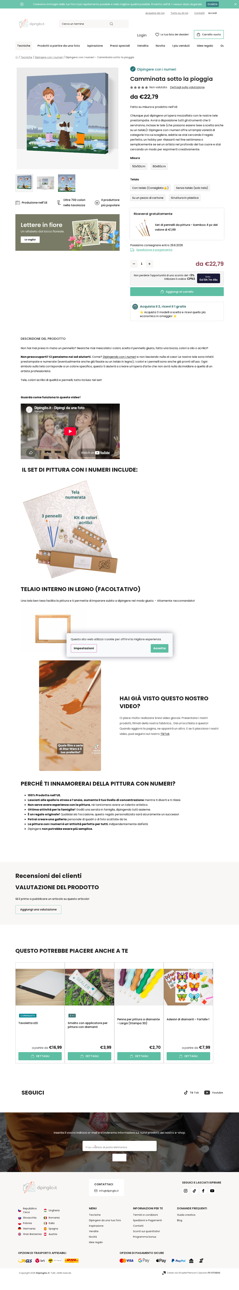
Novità (93, 1237)
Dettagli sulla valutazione (187, 87)
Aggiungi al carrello (180, 292)
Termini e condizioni (145, 1215)
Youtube (217, 1092)
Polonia (27, 1223)
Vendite (94, 1231)
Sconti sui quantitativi (146, 1231)
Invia (119, 1158)
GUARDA (212, 4)
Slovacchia (29, 1217)
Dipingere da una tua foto (105, 1220)
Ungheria (54, 1210)
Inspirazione (96, 1226)
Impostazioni (84, 648)
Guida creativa (186, 1215)
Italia (51, 1223)
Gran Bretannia (32, 1234)
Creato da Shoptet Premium (182, 1272)
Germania (29, 1228)
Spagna (53, 1228)
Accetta (159, 648)
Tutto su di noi (179, 13)
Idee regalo (96, 1242)
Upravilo (209, 1272)
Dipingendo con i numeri (119, 357)
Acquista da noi (155, 13)
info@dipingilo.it (109, 1191)
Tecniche (95, 1215)
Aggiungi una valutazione (38, 909)
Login (141, 35)
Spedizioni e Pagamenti (147, 1220)
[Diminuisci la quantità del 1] (134, 264)
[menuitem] (23, 46)
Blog (179, 1220)
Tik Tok (194, 1092)
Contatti (199, 13)
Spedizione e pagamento (154, 250)
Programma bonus (144, 1237)
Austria (53, 1234)
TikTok (164, 734)
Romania (54, 1217)
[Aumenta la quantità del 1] (149, 264)
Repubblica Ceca (30, 1210)
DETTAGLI (42, 1056)
